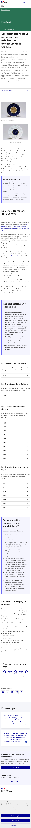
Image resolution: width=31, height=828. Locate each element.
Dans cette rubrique (8, 29)
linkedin (7, 781)
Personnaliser (15, 825)
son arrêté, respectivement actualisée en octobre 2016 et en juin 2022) (15, 227)
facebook (12, 781)
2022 (4, 423)
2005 (4, 507)
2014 (4, 396)
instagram (17, 781)
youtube (21, 781)
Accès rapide (8, 90)
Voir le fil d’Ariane (5, 10)
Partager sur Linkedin (12, 692)
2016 (4, 427)
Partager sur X (7, 692)
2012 (4, 375)
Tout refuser (15, 820)
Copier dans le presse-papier (21, 692)
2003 (4, 459)
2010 (4, 439)
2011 (4, 435)
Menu (28, 2)
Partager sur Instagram (17, 692)
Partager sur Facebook (3, 692)
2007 (4, 451)
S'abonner (15, 767)
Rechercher (24, 2)
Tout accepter (15, 816)
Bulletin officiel (15, 256)
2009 (4, 443)
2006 (4, 455)
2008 (4, 447)
